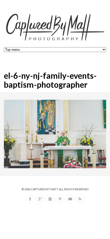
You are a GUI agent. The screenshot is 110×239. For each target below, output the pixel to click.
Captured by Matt (44, 189)
